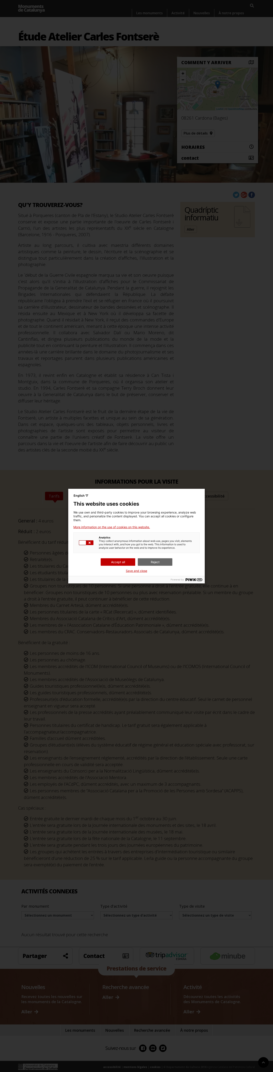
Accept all (118, 562)
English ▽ (81, 495)
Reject (155, 562)
